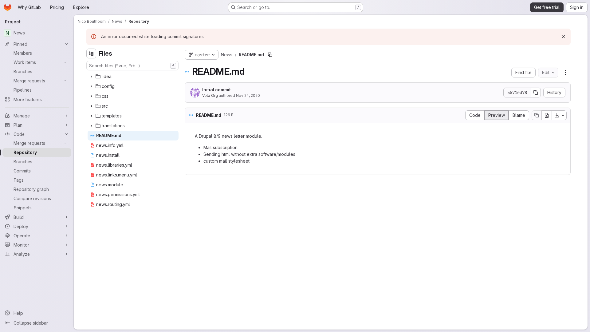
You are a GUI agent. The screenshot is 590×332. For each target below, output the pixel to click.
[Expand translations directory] (91, 125)
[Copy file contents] (536, 115)
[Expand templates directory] (91, 116)
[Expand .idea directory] (91, 76)
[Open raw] (547, 115)
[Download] (559, 115)
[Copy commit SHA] (536, 92)
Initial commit (216, 89)
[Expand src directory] (91, 106)
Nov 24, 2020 (248, 95)
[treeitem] (133, 76)
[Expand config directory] (91, 86)
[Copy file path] (270, 55)
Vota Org (210, 95)
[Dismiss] (563, 36)
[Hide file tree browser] (91, 53)
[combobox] (132, 65)
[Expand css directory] (91, 96)
